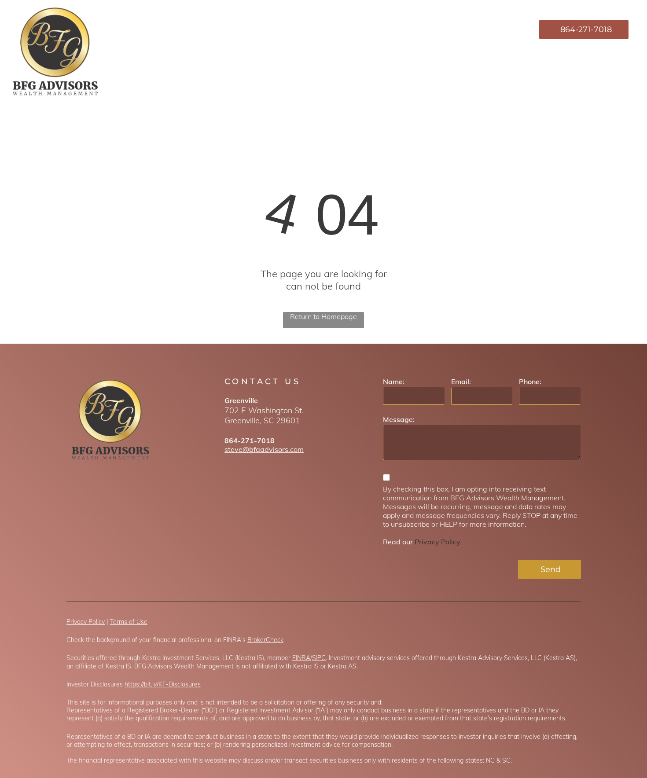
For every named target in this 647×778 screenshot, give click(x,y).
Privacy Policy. (438, 541)
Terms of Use (128, 622)
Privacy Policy (85, 622)
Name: (393, 381)
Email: (461, 381)
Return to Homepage (323, 316)
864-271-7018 (249, 440)
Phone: (530, 381)
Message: (399, 419)
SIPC (319, 658)
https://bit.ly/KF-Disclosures (163, 684)
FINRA (301, 658)
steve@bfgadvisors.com (264, 449)
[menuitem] (354, 29)
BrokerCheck (265, 640)
